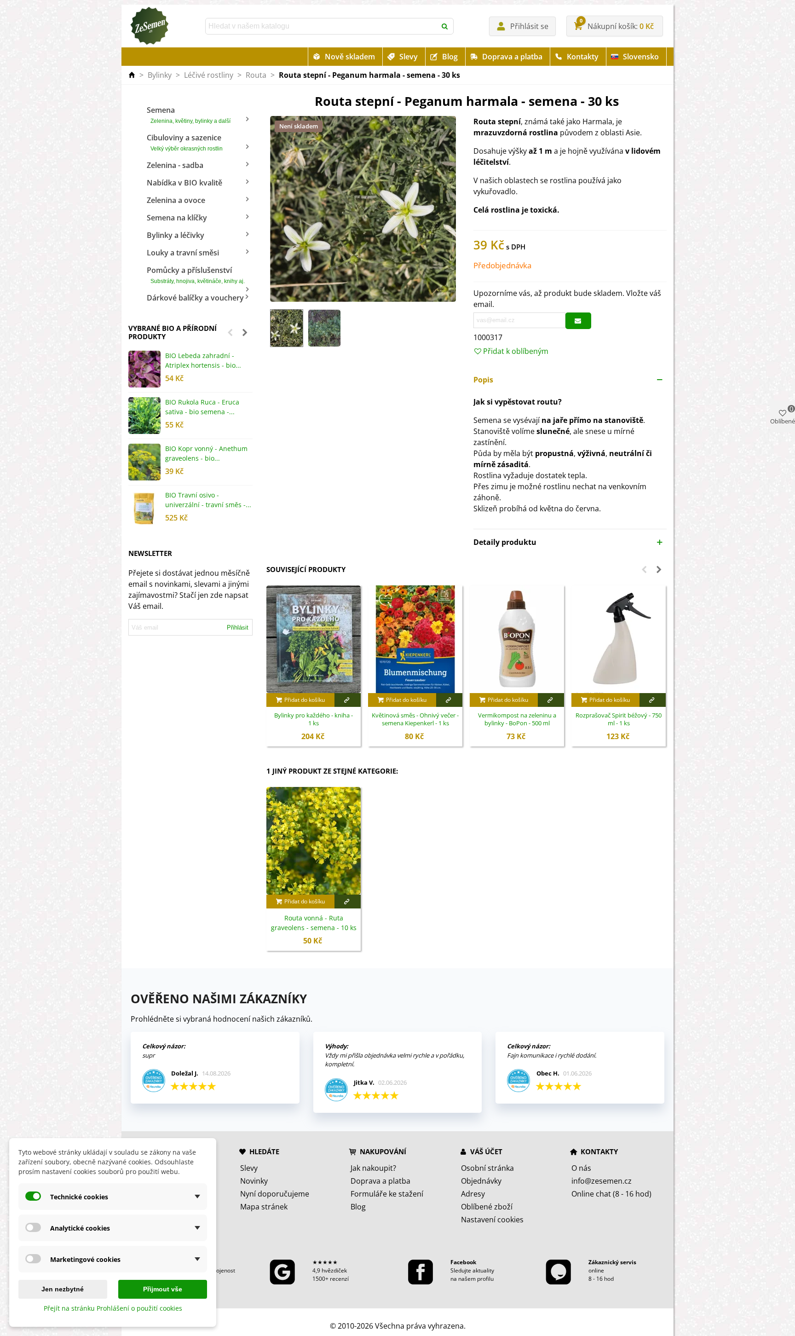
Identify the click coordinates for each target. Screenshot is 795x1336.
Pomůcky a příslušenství (196, 274)
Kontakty (583, 57)
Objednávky (481, 1181)
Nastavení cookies (492, 1220)
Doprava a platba (512, 57)
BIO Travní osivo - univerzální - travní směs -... (208, 500)
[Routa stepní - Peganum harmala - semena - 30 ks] (363, 208)
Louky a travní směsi (183, 253)
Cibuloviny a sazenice (185, 142)
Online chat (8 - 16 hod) (611, 1194)
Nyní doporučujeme (274, 1194)
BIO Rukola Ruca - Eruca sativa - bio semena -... (202, 407)
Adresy (473, 1194)
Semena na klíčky (177, 218)
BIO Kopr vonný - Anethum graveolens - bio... (206, 453)
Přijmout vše (162, 1289)
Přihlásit (237, 627)
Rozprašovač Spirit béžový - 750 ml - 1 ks (619, 719)
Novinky (254, 1181)
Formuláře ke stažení (387, 1194)
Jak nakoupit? (373, 1168)
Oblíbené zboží (487, 1207)
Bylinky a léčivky (175, 235)
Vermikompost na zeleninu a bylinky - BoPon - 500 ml (517, 719)
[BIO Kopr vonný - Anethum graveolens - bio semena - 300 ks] (144, 462)
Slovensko (641, 57)
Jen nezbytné (62, 1289)
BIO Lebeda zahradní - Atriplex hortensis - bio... (203, 360)
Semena (188, 114)
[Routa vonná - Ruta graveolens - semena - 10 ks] (313, 841)
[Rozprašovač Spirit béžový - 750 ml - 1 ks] (618, 639)
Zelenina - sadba (175, 165)
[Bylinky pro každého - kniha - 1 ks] (313, 639)
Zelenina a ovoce (176, 200)
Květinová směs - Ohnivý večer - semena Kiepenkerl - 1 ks (415, 719)
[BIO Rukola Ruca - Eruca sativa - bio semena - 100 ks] (144, 415)
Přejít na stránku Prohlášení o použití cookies (113, 1308)
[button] (230, 332)
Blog (450, 57)
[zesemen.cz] (149, 26)
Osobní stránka (487, 1168)
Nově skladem (350, 57)
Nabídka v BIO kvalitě (184, 183)
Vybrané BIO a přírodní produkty (172, 332)
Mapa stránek (264, 1207)
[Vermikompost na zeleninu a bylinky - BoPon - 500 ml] (517, 639)
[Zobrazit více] (347, 700)
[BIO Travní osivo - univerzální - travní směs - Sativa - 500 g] (144, 508)
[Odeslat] (445, 26)
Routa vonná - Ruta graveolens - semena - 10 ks (314, 923)
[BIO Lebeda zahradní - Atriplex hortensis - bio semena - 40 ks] (144, 369)
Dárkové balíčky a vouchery (195, 298)
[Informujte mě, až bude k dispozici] (578, 320)
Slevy (408, 57)
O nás (581, 1168)
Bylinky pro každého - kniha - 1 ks (313, 719)
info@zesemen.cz (601, 1181)
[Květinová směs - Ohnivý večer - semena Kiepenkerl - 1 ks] (415, 639)
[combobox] (322, 26)
